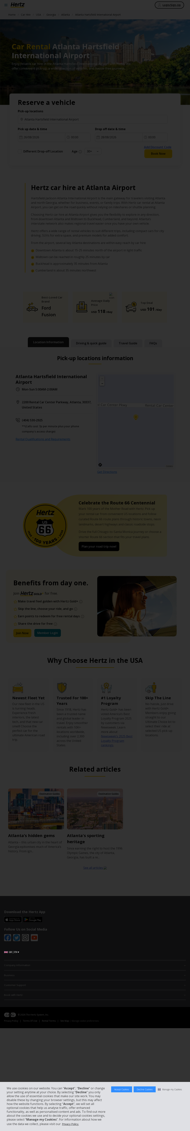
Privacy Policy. (70, 1124)
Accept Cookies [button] (121, 1089)
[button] (170, 1089)
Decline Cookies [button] (145, 1089)
